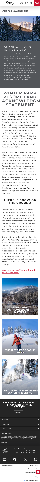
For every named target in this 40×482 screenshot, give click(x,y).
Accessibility (34, 477)
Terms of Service (33, 469)
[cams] (26, 3)
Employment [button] (5, 424)
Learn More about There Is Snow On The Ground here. (19, 271)
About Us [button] (4, 420)
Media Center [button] (6, 428)
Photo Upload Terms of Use (31, 473)
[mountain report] (21, 3)
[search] (31, 3)
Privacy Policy (34, 465)
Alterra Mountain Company (7, 465)
